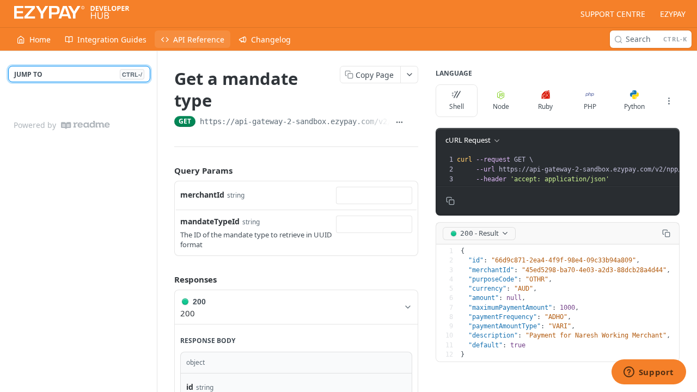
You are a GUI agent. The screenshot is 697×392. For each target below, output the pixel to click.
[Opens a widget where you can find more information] (648, 373)
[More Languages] (669, 101)
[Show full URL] (399, 122)
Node (501, 106)
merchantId (202, 194)
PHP (590, 106)
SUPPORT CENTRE (612, 14)
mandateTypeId (210, 221)
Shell (456, 106)
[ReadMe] (85, 125)
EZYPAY (673, 14)
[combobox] (374, 195)
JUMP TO (78, 74)
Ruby (545, 106)
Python (634, 106)
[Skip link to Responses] (166, 279)
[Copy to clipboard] (413, 122)
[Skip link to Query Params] (166, 170)
